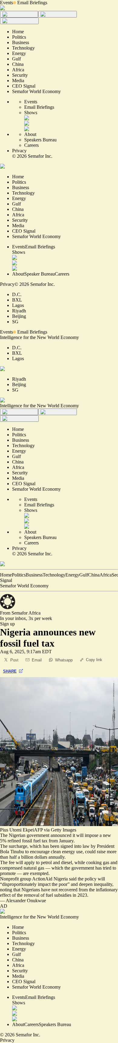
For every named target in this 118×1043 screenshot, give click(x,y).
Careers (31, 145)
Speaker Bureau (39, 273)
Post (14, 660)
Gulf (83, 574)
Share (10, 671)
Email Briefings (32, 2)
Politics (19, 574)
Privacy (19, 150)
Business (34, 574)
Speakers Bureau (40, 139)
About (30, 134)
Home (6, 574)
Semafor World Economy (24, 585)
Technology (54, 574)
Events (6, 2)
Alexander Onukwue (26, 900)
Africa (106, 574)
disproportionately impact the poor (34, 884)
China (94, 574)
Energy (72, 574)
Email (37, 660)
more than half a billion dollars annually (58, 854)
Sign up (7, 623)
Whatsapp (64, 660)
